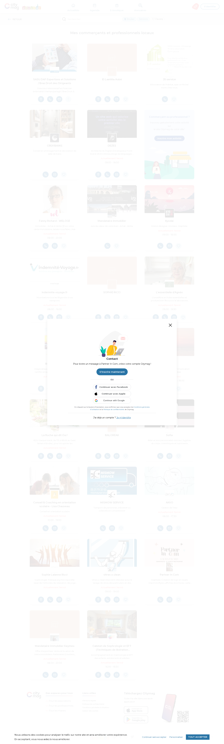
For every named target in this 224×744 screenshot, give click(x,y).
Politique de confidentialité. (113, 409)
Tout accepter (197, 737)
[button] (112, 401)
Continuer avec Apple (114, 393)
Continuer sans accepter (154, 737)
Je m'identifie (123, 417)
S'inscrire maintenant (112, 371)
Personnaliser (176, 737)
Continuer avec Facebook (113, 387)
